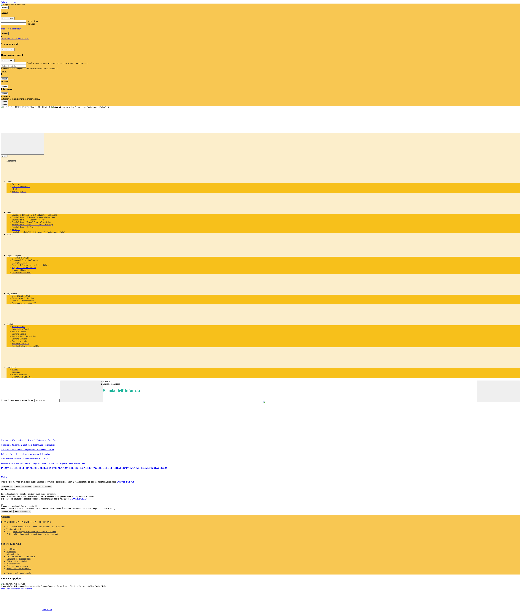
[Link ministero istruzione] (13, 5)
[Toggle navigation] (22, 144)
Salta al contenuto (8, 2)
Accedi (5, 7)
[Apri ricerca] (498, 391)
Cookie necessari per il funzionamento (17, 506)
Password (31, 24)
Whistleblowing (13, 564)
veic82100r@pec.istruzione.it (35, 534)
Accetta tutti (42, 487)
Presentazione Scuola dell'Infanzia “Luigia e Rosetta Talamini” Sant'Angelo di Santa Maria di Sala (43, 463)
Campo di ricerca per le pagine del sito (17, 400)
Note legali (11, 551)
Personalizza (7, 487)
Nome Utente (32, 21)
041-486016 (15, 529)
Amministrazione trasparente (19, 568)
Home (105, 381)
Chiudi (4, 79)
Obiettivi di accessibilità (17, 561)
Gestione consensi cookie (17, 566)
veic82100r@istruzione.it (34, 531)
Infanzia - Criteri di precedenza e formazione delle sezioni (25, 454)
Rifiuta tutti (23, 487)
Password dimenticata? (11, 29)
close (4, 156)
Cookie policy (13, 549)
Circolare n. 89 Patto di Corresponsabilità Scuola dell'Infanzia (27, 449)
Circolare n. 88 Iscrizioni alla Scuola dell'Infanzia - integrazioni (28, 445)
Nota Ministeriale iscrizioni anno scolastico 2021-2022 (24, 459)
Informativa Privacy (15, 554)
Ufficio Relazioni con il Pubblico (21, 556)
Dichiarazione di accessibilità (19, 559)
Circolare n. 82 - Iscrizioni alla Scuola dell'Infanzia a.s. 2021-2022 (29, 440)
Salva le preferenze (22, 511)
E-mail (29, 63)
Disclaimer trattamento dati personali (16, 589)
